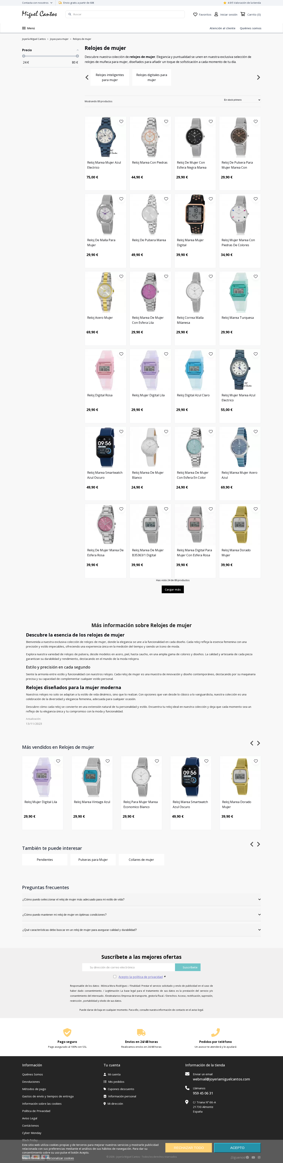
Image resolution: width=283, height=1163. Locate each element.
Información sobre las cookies (42, 1103)
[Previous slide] (87, 77)
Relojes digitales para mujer (151, 77)
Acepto (237, 1148)
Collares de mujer (141, 860)
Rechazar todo (189, 1148)
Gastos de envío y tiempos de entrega (48, 1096)
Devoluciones (31, 1082)
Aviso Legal (29, 1118)
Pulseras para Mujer (93, 860)
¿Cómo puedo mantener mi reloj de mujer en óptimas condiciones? (64, 914)
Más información (33, 1158)
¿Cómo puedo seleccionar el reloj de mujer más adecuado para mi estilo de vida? (73, 899)
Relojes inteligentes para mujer (110, 77)
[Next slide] (258, 77)
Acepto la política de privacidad (141, 977)
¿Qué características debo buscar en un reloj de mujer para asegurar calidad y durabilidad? (79, 929)
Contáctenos (30, 1125)
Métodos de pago (34, 1089)
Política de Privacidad (36, 1111)
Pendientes (45, 860)
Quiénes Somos (32, 1074)
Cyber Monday (31, 1133)
